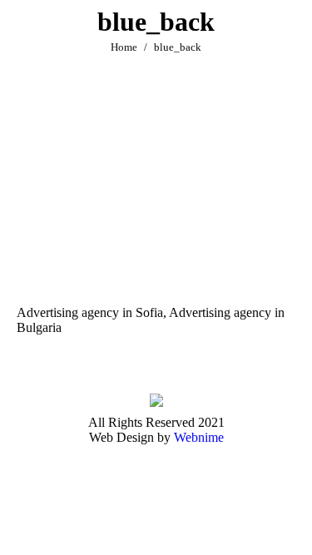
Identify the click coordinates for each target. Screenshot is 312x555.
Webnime (199, 437)
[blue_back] (156, 197)
